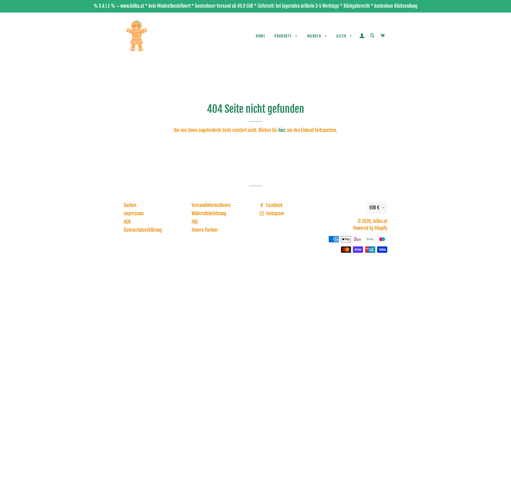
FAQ (195, 222)
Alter (341, 36)
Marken (315, 36)
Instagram (274, 213)
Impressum (134, 213)
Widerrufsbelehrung (209, 213)
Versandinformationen (211, 205)
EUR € (374, 207)
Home (261, 36)
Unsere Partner (205, 230)
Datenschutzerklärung (143, 230)
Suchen (130, 205)
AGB (127, 222)
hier (281, 130)
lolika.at (380, 221)
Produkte (283, 36)
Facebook (274, 205)
